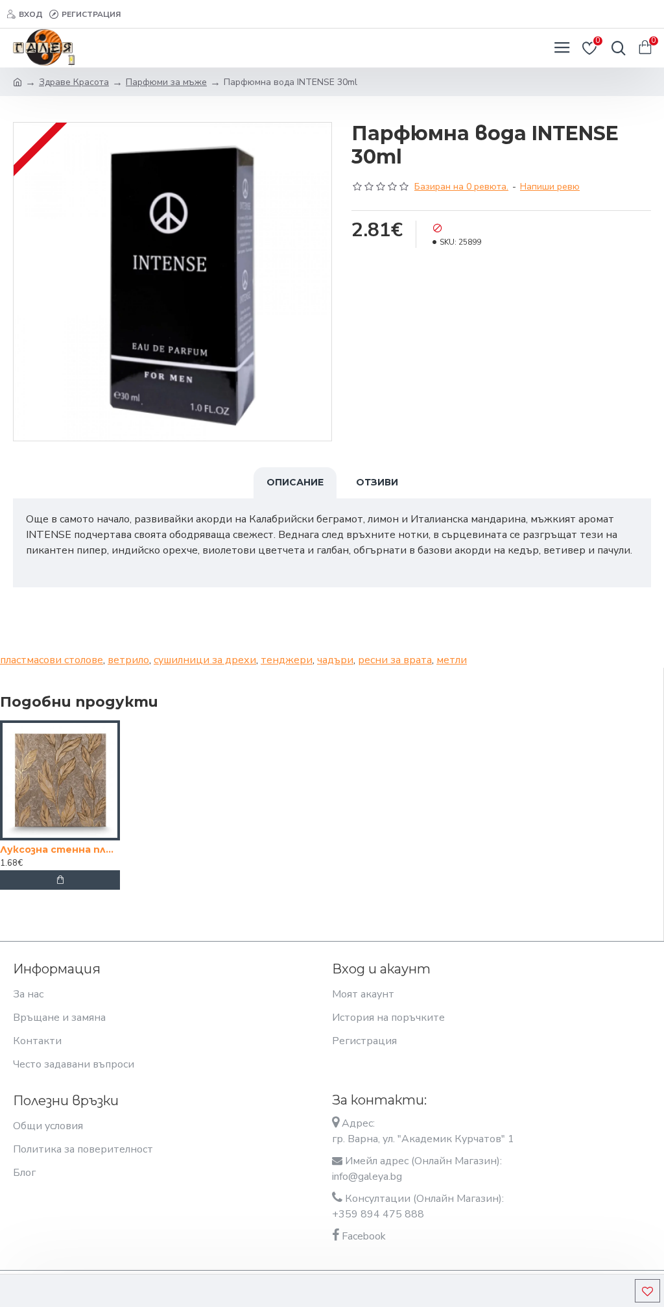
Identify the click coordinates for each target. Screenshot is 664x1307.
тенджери (287, 660)
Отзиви (377, 482)
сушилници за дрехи (205, 660)
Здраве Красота (74, 82)
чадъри (335, 660)
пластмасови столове (51, 660)
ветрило (128, 660)
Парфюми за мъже (166, 82)
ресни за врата (395, 660)
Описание (295, 482)
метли (451, 660)
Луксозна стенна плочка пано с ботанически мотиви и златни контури (60, 849)
